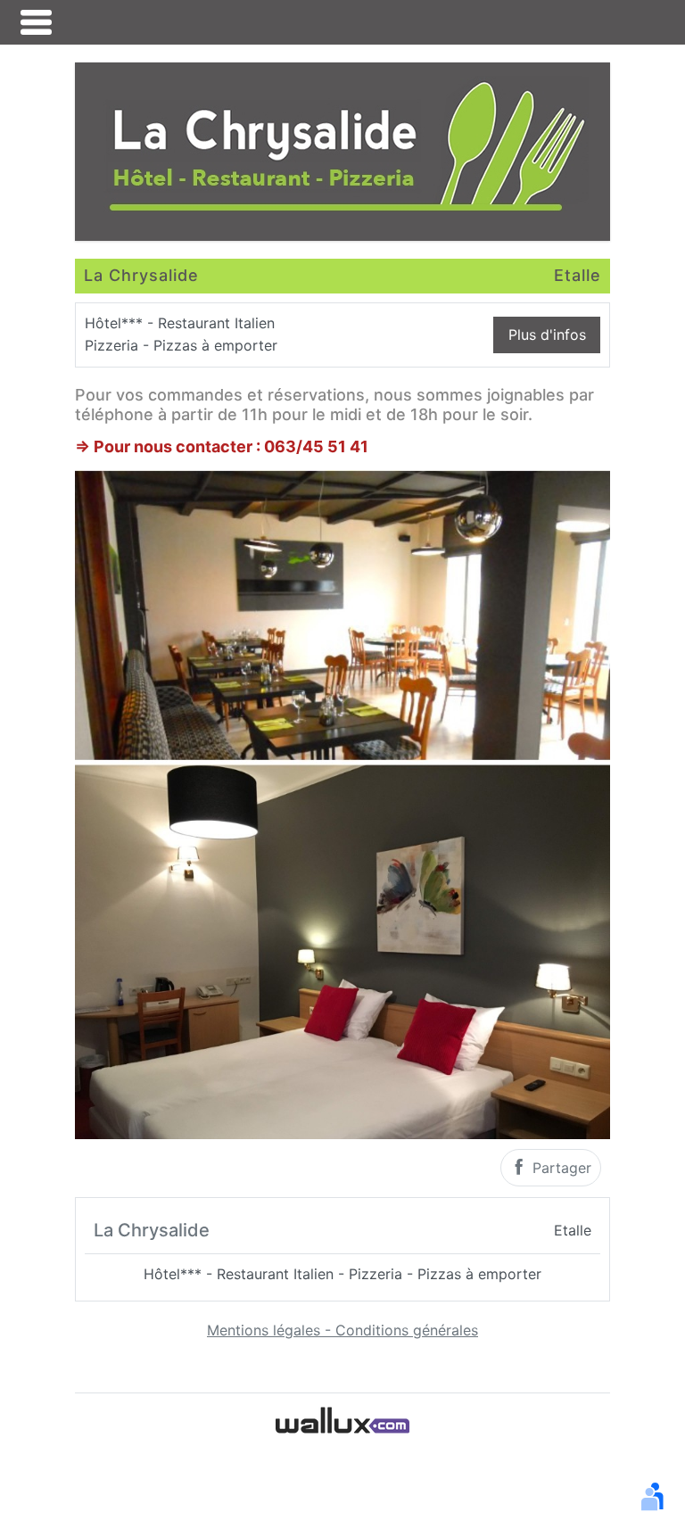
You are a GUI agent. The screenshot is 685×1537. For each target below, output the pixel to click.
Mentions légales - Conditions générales (342, 1330)
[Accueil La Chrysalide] (342, 150)
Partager (559, 1168)
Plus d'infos (547, 334)
